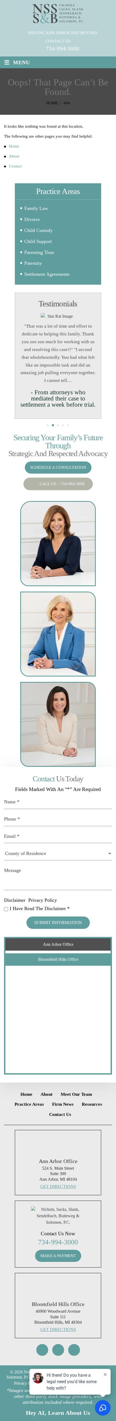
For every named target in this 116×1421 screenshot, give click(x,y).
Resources (92, 1104)
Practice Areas (29, 1104)
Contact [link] (15, 166)
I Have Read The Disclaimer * (40, 908)
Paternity (33, 263)
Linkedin (74, 1350)
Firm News (63, 1104)
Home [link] (14, 146)
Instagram (42, 1350)
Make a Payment (58, 1256)
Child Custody (38, 230)
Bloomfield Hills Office (58, 959)
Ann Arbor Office (58, 944)
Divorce (32, 219)
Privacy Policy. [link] (27, 1383)
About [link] (14, 156)
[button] (94, 220)
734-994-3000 (62, 49)
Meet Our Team (76, 1094)
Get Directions (58, 1186)
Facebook (58, 1350)
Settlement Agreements (47, 274)
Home (26, 1094)
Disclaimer (14, 900)
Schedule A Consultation (58, 467)
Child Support (38, 241)
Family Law (36, 208)
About (46, 1094)
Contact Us (60, 1114)
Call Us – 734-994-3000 (62, 484)
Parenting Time (39, 252)
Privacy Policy (42, 900)
